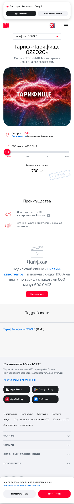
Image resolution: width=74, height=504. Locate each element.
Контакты (42, 414)
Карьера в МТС (61, 419)
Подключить (19, 136)
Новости (56, 414)
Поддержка (27, 414)
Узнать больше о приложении (19, 380)
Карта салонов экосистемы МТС (31, 419)
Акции (6, 419)
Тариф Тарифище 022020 (19, 329)
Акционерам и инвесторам (18, 425)
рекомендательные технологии (21, 485)
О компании (10, 414)
